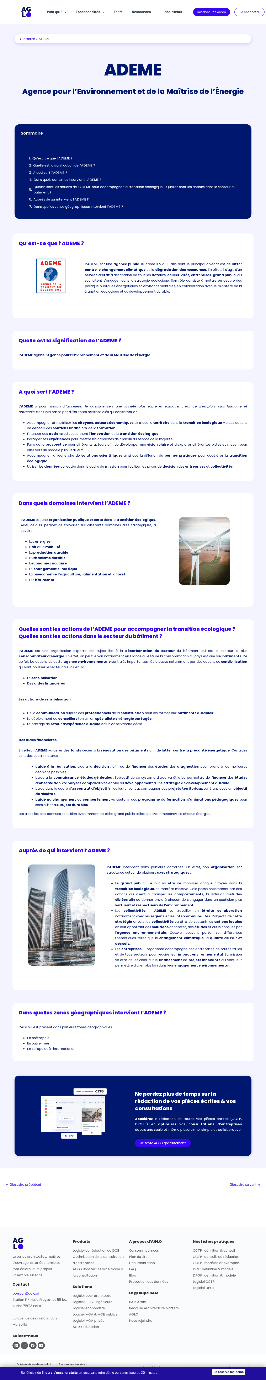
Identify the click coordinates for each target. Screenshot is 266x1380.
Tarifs (118, 12)
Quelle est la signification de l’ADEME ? (64, 165)
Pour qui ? (54, 12)
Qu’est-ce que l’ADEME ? (52, 158)
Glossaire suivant (245, 1184)
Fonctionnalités (88, 12)
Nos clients (173, 12)
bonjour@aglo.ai (25, 1293)
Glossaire (27, 38)
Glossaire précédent (23, 1184)
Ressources (141, 12)
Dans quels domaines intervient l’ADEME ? (67, 179)
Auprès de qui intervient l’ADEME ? (61, 199)
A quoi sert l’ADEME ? (50, 172)
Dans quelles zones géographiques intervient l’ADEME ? (78, 206)
